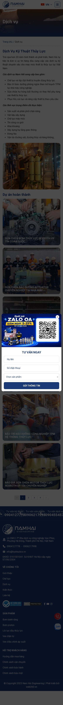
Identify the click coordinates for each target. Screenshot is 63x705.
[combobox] (31, 376)
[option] (32, 330)
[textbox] (13, 376)
